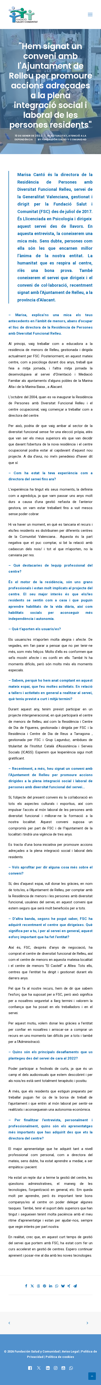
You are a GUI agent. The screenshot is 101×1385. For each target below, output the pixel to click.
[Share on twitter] (32, 1286)
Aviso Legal (70, 1351)
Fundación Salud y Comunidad (64, 139)
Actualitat (58, 135)
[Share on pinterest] (44, 1286)
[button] (90, 14)
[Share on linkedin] (50, 1286)
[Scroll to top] (92, 1376)
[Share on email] (75, 1286)
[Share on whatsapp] (56, 1286)
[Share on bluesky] (63, 1286)
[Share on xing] (69, 1286)
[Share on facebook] (26, 1286)
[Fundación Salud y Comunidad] (24, 14)
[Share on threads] (38, 1286)
